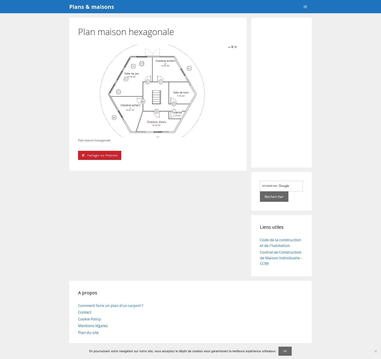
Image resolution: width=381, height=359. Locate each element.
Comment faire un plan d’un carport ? (110, 305)
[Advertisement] (281, 92)
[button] (305, 6)
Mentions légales (93, 325)
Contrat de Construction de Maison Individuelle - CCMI (281, 258)
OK (285, 351)
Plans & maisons (91, 6)
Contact (84, 312)
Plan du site (88, 332)
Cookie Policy (89, 319)
